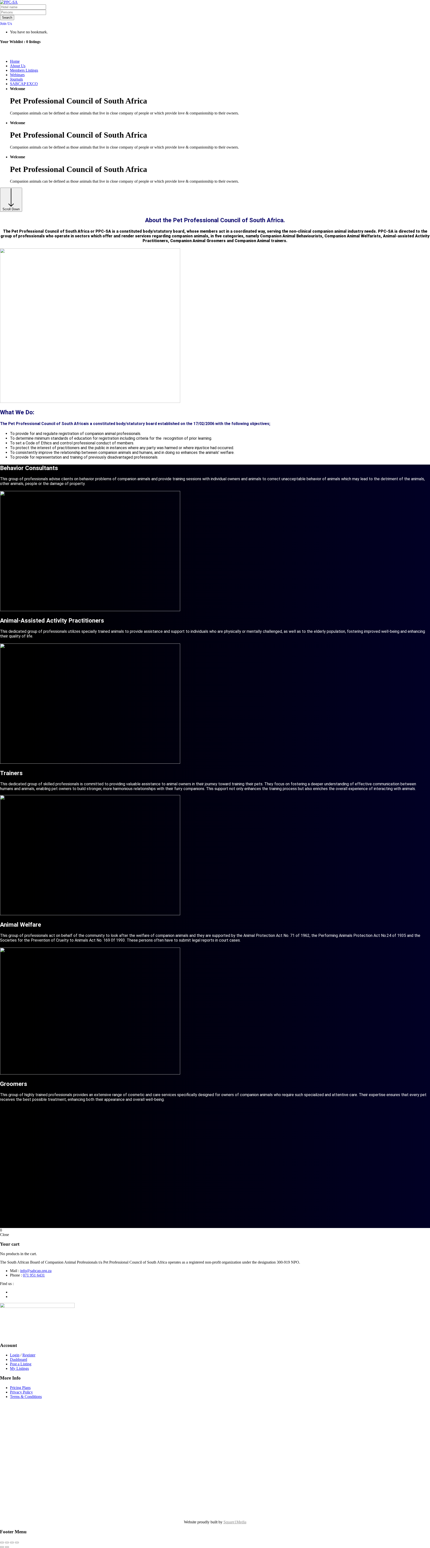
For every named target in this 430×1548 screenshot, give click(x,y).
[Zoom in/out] (2, 1542)
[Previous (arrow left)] (2, 1547)
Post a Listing (20, 1364)
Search (7, 17)
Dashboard (18, 1359)
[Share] (12, 1542)
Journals (16, 79)
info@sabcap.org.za (36, 1271)
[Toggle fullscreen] (7, 1542)
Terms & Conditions (26, 1396)
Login (14, 1355)
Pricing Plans (20, 1388)
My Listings (19, 1368)
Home (15, 61)
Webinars (17, 75)
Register (28, 1355)
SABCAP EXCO (24, 84)
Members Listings (24, 70)
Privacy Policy (21, 1392)
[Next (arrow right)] (7, 1547)
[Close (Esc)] (17, 1542)
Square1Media (234, 1522)
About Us (17, 66)
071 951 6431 (34, 1275)
